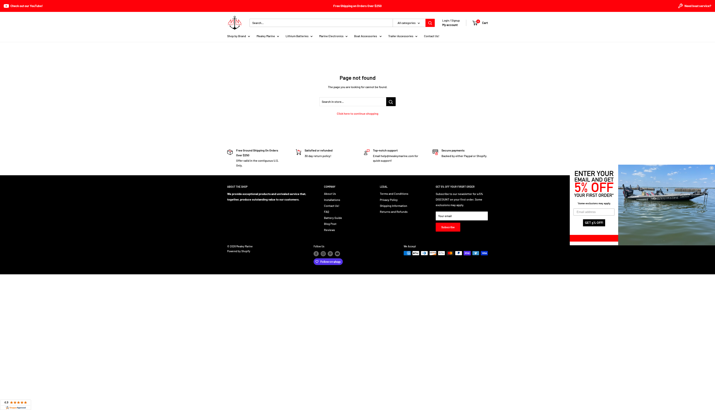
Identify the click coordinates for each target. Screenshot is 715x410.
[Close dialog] (712, 168)
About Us (330, 193)
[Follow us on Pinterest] (330, 253)
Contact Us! (431, 36)
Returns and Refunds (394, 211)
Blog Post (330, 223)
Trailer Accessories (400, 36)
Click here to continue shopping (357, 113)
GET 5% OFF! (594, 223)
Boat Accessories (366, 36)
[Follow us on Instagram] (323, 253)
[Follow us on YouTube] (337, 253)
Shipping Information (393, 205)
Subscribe (448, 227)
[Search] (430, 23)
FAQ (326, 211)
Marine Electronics (331, 36)
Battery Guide (333, 217)
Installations (332, 199)
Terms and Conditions (394, 193)
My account (450, 25)
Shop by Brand (236, 36)
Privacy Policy (389, 199)
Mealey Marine (266, 36)
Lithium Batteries (297, 36)
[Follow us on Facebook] (316, 253)
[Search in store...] (391, 101)
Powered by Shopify (238, 251)
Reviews (329, 230)
